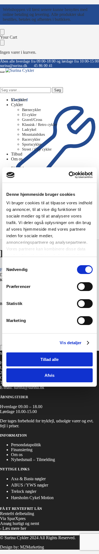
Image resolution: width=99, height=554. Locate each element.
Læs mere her (14, 528)
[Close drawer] (2, 43)
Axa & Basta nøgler (28, 478)
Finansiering (21, 449)
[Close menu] (2, 32)
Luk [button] (75, 19)
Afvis (49, 375)
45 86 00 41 (43, 66)
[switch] (85, 286)
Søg (57, 90)
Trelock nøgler (23, 491)
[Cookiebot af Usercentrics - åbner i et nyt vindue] (70, 175)
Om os (17, 454)
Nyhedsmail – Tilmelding (33, 459)
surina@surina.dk (13, 66)
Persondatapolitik (26, 444)
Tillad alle (49, 359)
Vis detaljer (70, 342)
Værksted (19, 99)
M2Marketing (32, 547)
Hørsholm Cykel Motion (32, 497)
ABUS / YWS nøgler (29, 485)
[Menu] (2, 72)
